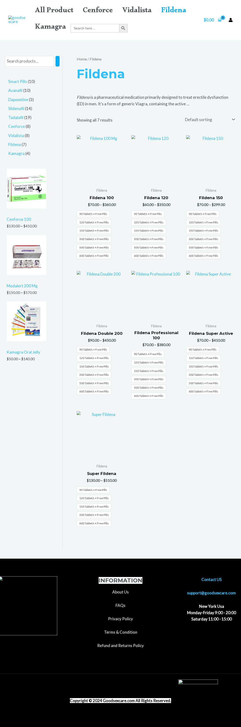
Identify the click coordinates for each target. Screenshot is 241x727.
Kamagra (50, 28)
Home (82, 59)
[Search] (58, 61)
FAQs (120, 605)
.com (130, 700)
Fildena (173, 11)
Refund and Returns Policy (120, 645)
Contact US (211, 579)
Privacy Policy (120, 618)
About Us (120, 591)
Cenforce (98, 11)
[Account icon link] (231, 20)
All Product (54, 11)
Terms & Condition (120, 632)
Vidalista (137, 11)
